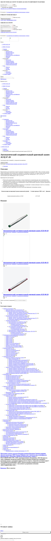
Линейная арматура (7, 348)
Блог (4, 136)
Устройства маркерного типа (12, 376)
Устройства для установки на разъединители (18, 380)
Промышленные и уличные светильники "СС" (16, 450)
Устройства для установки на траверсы (17, 381)
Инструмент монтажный (8, 437)
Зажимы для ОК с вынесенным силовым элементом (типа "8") (22, 313)
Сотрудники (8, 143)
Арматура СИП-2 (10, 387)
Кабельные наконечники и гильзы (11, 440)
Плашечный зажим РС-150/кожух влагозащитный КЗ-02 (21, 413)
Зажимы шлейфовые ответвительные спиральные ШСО (21, 364)
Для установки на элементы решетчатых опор (18, 384)
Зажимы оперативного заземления (16, 416)
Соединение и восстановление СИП (14, 393)
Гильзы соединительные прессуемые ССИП (18, 407)
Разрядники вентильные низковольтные (17, 424)
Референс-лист (9, 124)
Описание (5, 166)
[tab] (26, 166)
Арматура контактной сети (9, 435)
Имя (14, 4)
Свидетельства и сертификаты (13, 125)
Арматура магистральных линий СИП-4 (17, 389)
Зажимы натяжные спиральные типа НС (17, 397)
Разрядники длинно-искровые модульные (15, 427)
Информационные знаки (8, 439)
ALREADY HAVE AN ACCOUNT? (9, 32)
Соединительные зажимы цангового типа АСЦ (16, 164)
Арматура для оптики (8, 308)
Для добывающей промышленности (14, 433)
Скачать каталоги (10, 131)
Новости (8, 137)
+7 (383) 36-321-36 (6, 44)
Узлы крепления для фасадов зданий (16, 330)
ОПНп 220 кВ (9, 342)
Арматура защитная (10, 355)
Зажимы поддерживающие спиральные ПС (18, 360)
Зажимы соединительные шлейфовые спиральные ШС (20, 363)
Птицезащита (6, 374)
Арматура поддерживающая (12, 350)
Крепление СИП (9, 392)
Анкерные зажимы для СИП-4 (18, 391)
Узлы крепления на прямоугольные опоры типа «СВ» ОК (21, 331)
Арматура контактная (11, 354)
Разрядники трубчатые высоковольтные (17, 425)
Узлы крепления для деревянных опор (17, 321)
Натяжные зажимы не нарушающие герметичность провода (22, 399)
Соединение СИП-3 (10, 404)
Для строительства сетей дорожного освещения (16, 434)
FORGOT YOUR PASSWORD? (19, 8)
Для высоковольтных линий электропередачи (16, 431)
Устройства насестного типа (12, 378)
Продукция (5, 128)
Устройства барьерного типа (12, 382)
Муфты (5, 446)
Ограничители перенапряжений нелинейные (13, 334)
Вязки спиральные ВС (13, 358)
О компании (6, 119)
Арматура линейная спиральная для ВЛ (15, 357)
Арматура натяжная (10, 351)
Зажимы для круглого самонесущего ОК (17, 312)
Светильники (6, 449)
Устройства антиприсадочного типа (14, 379)
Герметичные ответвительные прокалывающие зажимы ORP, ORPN (24, 411)
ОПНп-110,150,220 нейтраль (12, 343)
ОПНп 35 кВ (9, 338)
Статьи (7, 138)
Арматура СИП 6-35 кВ (8, 394)
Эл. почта (15, 26)
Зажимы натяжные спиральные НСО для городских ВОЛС (21, 368)
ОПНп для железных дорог (12, 344)
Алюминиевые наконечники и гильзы (14, 441)
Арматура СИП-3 (10, 395)
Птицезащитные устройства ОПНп (14, 346)
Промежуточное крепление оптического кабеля (16, 315)
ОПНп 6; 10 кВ (9, 337)
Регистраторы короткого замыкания (11, 429)
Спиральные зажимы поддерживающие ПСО (18, 319)
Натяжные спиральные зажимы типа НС (17, 366)
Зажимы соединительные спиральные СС (17, 362)
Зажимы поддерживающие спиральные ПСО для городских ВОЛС (23, 370)
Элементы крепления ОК (11, 320)
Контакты (5, 140)
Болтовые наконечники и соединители (14, 442)
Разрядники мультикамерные (12, 428)
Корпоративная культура (11, 122)
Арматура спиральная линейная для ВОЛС (15, 367)
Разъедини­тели (6, 419)
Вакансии (8, 126)
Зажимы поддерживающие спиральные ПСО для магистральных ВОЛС (24, 372)
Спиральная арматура (8, 356)
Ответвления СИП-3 (10, 410)
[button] (4, 234)
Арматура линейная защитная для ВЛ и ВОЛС (16, 373)
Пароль (15, 6)
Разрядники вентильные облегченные (14, 422)
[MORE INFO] (6, 234)
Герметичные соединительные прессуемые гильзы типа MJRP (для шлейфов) (25, 405)
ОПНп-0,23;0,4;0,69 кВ (11, 336)
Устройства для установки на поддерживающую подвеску (21, 385)
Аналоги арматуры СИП (11, 133)
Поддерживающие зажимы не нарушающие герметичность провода (23, 401)
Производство (9, 120)
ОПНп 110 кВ (9, 339)
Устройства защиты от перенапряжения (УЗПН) (19, 418)
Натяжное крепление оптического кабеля (15, 311)
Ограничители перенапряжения (10, 447)
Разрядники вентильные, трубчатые (14, 423)
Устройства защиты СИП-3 (12, 415)
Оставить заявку (7, 144)
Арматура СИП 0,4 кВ (8, 386)
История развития (10, 121)
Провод (5, 448)
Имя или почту (16, 17)
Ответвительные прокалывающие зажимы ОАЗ (19, 412)
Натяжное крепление (16, 324)
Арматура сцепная (10, 349)
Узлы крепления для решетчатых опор (17, 326)
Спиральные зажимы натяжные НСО (16, 314)
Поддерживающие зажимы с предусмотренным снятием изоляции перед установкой (27, 403)
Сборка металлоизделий (11, 134)
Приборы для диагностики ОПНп (13, 345)
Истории (8, 139)
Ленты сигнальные (7, 444)
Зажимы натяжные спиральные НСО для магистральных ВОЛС (23, 369)
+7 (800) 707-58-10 (6, 46)
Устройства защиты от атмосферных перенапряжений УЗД (21, 417)
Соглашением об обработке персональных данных (17, 12)
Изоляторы (5, 436)
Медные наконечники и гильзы (13, 443)
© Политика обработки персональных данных (22, 456)
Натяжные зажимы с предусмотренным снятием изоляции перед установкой (25, 400)
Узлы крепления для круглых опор (16, 323)
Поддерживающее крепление (17, 325)
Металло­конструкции (8, 430)
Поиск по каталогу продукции (7, 300)
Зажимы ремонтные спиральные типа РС (17, 361)
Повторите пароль (17, 29)
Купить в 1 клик (4, 162)
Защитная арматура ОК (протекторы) (14, 309)
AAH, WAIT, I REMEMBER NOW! (8, 20)
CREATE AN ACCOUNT (6, 8)
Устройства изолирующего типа (13, 375)
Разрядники (5, 421)
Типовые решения (10, 132)
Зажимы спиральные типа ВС (15, 398)
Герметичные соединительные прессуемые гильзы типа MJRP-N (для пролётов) (26, 406)
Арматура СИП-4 (10, 388)
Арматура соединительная (12, 352)
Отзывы (7, 127)
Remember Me (5, 7)
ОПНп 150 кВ (9, 340)
